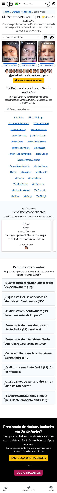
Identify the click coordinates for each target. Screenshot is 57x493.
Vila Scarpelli (39, 190)
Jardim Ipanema (19, 135)
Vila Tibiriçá (41, 196)
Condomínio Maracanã (18, 123)
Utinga (13, 172)
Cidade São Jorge (35, 117)
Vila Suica (15, 196)
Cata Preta (18, 117)
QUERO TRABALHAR (28, 473)
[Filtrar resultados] (45, 37)
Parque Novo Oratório (19, 165)
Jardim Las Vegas (37, 135)
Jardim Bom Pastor (38, 129)
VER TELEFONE (10, 65)
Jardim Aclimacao (41, 123)
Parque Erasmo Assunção (28, 159)
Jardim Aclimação (18, 129)
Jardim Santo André (20, 147)
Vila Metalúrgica (20, 184)
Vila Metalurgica (35, 178)
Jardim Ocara (17, 141)
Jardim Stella (39, 147)
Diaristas (16, 12)
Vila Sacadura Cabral (21, 190)
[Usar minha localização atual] (46, 3)
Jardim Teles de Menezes (20, 153)
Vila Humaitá (41, 172)
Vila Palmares (38, 184)
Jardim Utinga (42, 153)
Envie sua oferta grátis (28, 458)
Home (6, 12)
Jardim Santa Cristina (36, 141)
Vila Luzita (19, 178)
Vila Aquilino (26, 172)
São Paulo (27, 12)
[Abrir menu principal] (3, 3)
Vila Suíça (28, 196)
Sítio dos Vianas (40, 165)
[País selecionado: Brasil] (17, 3)
